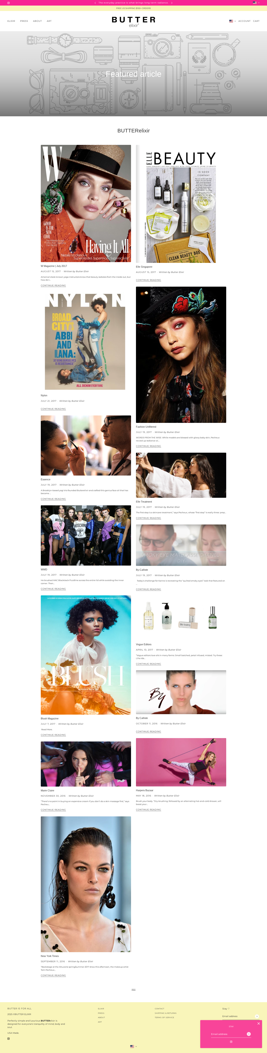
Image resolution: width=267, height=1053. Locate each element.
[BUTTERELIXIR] (133, 21)
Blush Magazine (50, 718)
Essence (45, 479)
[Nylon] (86, 342)
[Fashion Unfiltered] (181, 355)
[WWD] (86, 535)
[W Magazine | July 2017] (86, 203)
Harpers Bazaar (144, 790)
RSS (134, 989)
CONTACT (159, 1009)
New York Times (50, 956)
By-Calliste (142, 570)
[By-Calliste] (181, 545)
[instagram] (8, 3)
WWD (44, 569)
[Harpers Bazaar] (181, 762)
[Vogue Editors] (181, 618)
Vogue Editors (143, 644)
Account (244, 21)
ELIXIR (101, 1009)
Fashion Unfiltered (146, 426)
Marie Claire (47, 790)
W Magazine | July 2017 (54, 266)
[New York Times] (86, 884)
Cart (256, 21)
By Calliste (142, 718)
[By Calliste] (181, 692)
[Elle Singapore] (181, 204)
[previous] (95, 2)
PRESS (101, 1013)
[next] (172, 2)
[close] (258, 1023)
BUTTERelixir (133, 130)
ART (100, 1022)
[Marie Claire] (86, 764)
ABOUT (101, 1017)
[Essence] (86, 445)
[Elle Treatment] (181, 475)
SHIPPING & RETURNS (166, 1013)
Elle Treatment (144, 501)
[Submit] (249, 1034)
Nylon (44, 395)
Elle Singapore (144, 266)
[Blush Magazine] (86, 655)
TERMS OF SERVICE (164, 1017)
